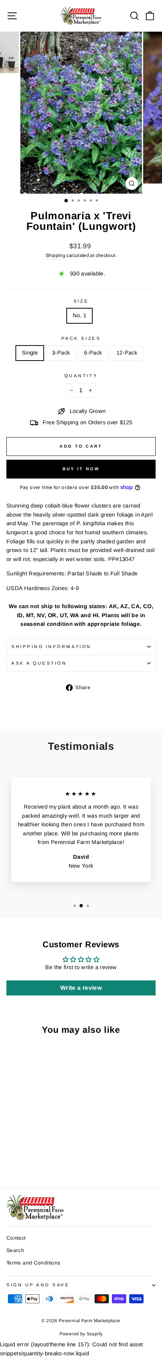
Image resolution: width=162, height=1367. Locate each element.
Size (81, 300)
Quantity (81, 375)
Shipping (55, 255)
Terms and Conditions (33, 1263)
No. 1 (80, 315)
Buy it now (81, 468)
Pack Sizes (81, 338)
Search (15, 1250)
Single (30, 353)
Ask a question (39, 663)
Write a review (81, 988)
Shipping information (51, 646)
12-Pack (127, 353)
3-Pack (61, 353)
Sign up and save (38, 1284)
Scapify (95, 1333)
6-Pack (93, 353)
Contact (16, 1238)
